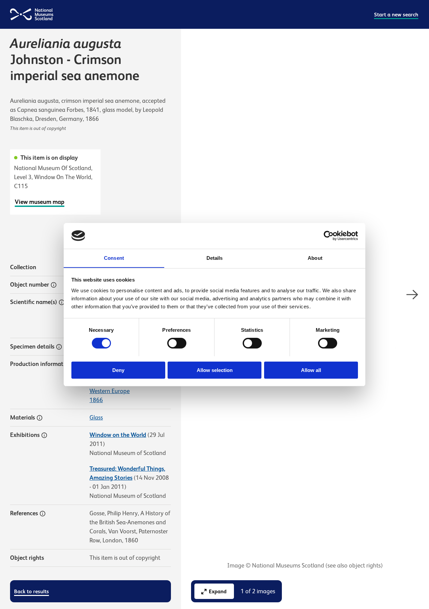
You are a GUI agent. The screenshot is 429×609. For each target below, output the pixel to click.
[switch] (176, 343)
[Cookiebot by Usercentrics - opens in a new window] (328, 236)
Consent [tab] (114, 257)
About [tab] (315, 257)
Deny (118, 370)
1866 (96, 400)
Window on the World (117, 435)
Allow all (311, 370)
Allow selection (215, 370)
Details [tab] (214, 257)
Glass (96, 417)
